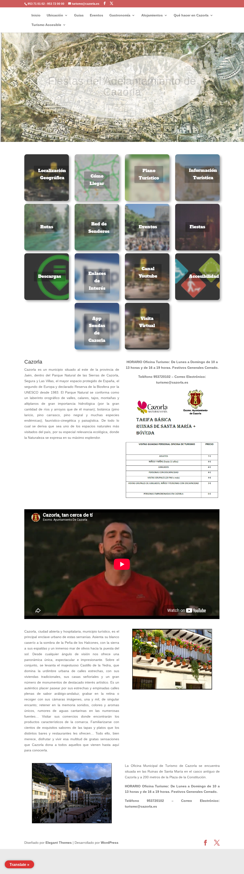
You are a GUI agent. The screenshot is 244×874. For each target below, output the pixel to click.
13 (120, 132)
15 (128, 132)
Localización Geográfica (52, 174)
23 (160, 132)
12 (116, 132)
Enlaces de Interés (97, 280)
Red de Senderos (98, 227)
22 (156, 132)
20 (148, 132)
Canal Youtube (148, 272)
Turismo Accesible (46, 25)
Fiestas (197, 227)
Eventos (96, 15)
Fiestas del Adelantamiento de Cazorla (122, 77)
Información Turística (203, 174)
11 (112, 132)
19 (144, 132)
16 (132, 132)
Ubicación (55, 15)
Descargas (49, 276)
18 (140, 132)
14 (124, 132)
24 (164, 132)
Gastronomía (119, 15)
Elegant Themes (59, 842)
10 (108, 132)
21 (152, 132)
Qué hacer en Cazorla (191, 15)
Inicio (36, 15)
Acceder (122, 101)
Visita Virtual (147, 322)
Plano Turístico (149, 174)
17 (136, 132)
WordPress (109, 842)
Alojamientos (152, 15)
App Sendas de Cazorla (96, 329)
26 (172, 132)
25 (168, 132)
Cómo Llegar (97, 179)
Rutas (46, 227)
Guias (79, 15)
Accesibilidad (204, 276)
